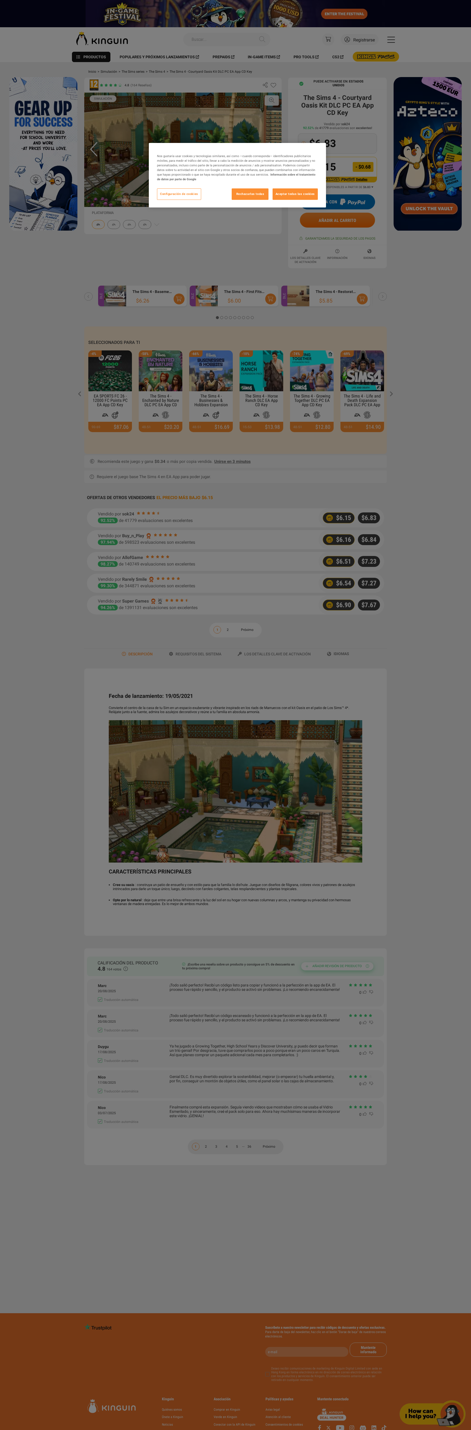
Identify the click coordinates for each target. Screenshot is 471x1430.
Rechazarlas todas (250, 194)
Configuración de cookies (179, 194)
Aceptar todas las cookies (295, 194)
